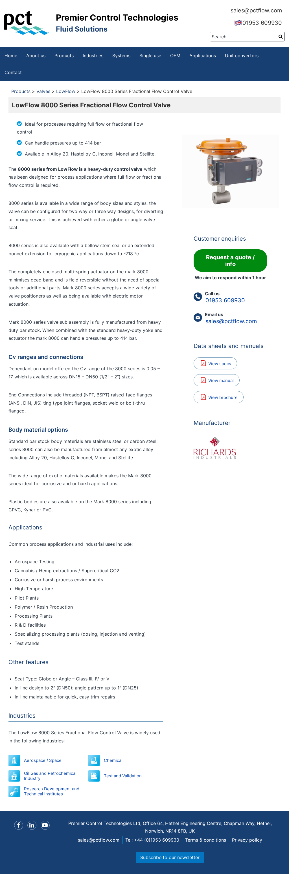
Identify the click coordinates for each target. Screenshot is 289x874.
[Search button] (281, 36)
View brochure (223, 397)
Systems (121, 55)
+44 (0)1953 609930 (156, 840)
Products (64, 55)
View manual (221, 380)
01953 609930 (262, 22)
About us (35, 55)
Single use (150, 55)
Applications (202, 55)
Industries (93, 55)
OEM (175, 55)
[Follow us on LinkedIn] (31, 825)
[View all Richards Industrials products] (230, 448)
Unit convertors (242, 55)
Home (11, 55)
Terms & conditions (205, 840)
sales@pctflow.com (256, 10)
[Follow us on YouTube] (45, 825)
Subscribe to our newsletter (170, 857)
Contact (13, 72)
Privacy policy (247, 840)
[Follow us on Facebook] (18, 825)
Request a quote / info (230, 260)
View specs (219, 363)
